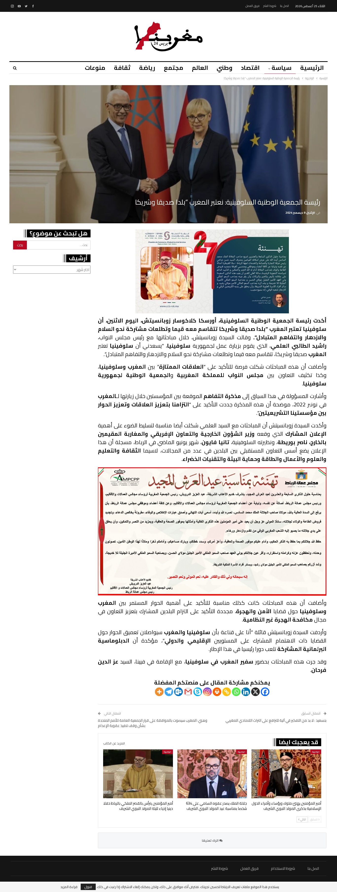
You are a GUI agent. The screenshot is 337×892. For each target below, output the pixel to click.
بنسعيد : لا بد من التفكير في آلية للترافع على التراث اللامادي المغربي (275, 720)
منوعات (95, 67)
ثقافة (122, 67)
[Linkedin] (246, 691)
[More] (159, 691)
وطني (224, 67)
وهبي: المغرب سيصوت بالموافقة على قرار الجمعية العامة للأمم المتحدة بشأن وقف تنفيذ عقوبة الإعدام (152, 723)
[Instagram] (207, 691)
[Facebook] (265, 691)
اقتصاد (250, 67)
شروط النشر (269, 6)
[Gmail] (188, 691)
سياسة (282, 67)
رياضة (147, 67)
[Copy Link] (226, 691)
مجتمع (173, 67)
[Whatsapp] (236, 691)
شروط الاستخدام (283, 868)
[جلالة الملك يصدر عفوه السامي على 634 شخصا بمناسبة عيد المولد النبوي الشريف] (212, 773)
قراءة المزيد (68, 887)
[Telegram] (169, 691)
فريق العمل (252, 6)
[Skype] (197, 691)
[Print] (217, 691)
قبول (88, 887)
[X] (255, 691)
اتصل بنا (284, 6)
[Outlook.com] (178, 691)
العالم (200, 67)
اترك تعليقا (210, 840)
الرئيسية (312, 67)
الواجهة (315, 752)
